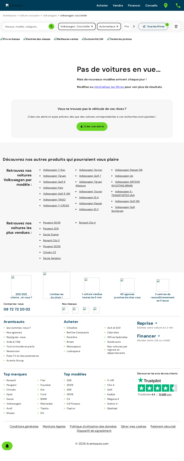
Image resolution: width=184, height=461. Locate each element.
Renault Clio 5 (51, 240)
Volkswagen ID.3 (88, 209)
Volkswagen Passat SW (129, 170)
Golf (109, 389)
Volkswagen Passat (90, 203)
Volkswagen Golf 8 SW (56, 193)
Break (70, 341)
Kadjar (111, 394)
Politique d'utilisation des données (93, 426)
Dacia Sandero (52, 258)
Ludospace (73, 351)
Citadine (72, 327)
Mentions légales (54, 426)
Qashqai (112, 408)
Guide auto (114, 341)
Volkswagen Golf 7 (90, 175)
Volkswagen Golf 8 (54, 181)
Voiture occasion (30, 15)
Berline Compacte (78, 332)
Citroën (11, 389)
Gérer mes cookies (133, 426)
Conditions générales (24, 426)
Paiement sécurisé (163, 426)
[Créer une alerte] (7, 446)
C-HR (110, 380)
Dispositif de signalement (94, 431)
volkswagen (50, 15)
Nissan (10, 413)
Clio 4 (110, 385)
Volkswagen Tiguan (54, 175)
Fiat (42, 380)
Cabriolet (113, 332)
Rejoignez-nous (16, 337)
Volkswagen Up (124, 175)
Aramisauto (10, 15)
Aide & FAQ (13, 341)
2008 (70, 385)
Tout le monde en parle (20, 346)
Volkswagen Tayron (90, 170)
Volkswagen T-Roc (54, 170)
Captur (71, 408)
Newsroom (13, 351)
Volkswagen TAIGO (54, 199)
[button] (92, 26)
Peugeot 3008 (52, 222)
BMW (43, 399)
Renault (11, 380)
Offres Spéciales (117, 337)
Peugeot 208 (51, 228)
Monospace (74, 346)
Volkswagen (13, 403)
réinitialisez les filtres (109, 87)
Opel (9, 394)
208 (69, 380)
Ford (43, 394)
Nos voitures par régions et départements (117, 350)
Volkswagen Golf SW (127, 201)
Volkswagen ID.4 (89, 197)
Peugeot (11, 385)
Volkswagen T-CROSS (56, 205)
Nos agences (14, 332)
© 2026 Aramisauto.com (92, 444)
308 (69, 389)
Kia (42, 389)
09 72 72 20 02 (17, 309)
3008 (70, 394)
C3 (68, 399)
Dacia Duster (51, 234)
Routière (72, 337)
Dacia (9, 399)
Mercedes (46, 403)
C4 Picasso (73, 403)
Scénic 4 (112, 403)
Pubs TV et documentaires (22, 355)
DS (42, 413)
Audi (9, 408)
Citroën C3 (49, 252)
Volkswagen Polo (53, 187)
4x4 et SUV (114, 327)
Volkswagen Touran (90, 191)
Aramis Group (15, 360)
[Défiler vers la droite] (133, 26)
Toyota (44, 408)
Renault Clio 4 (87, 222)
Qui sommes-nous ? (18, 327)
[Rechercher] (51, 26)
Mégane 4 (113, 399)
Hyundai (45, 385)
